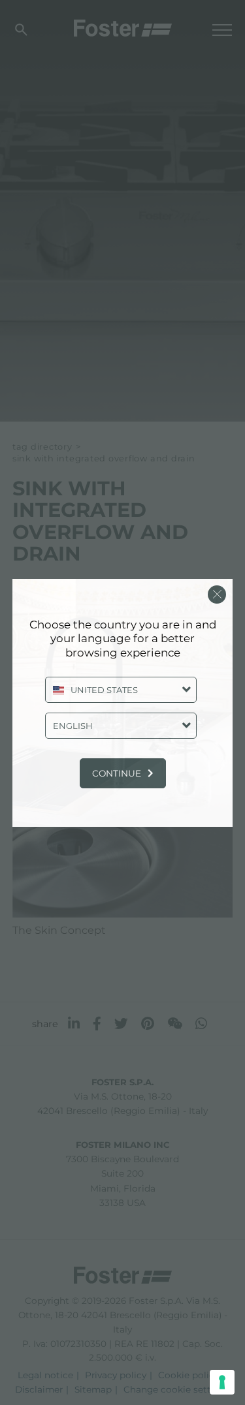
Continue (116, 773)
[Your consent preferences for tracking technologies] (222, 1382)
